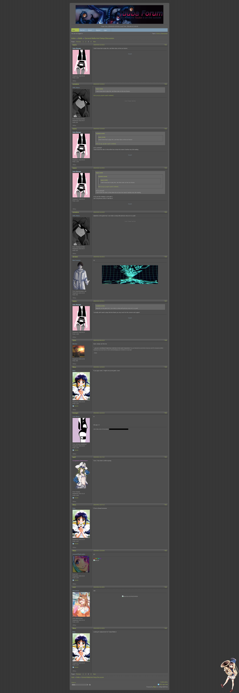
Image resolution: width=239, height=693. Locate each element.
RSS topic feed (163, 684)
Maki (154, 687)
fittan (74, 550)
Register (98, 30)
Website (76, 406)
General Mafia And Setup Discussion (99, 38)
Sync (74, 340)
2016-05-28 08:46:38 (98, 340)
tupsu (75, 45)
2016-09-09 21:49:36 (98, 628)
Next (94, 41)
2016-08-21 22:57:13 (98, 504)
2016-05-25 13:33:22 (98, 45)
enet (74, 587)
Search (90, 30)
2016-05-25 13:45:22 (98, 84)
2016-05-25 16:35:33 (98, 256)
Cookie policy (164, 682)
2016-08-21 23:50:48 (98, 550)
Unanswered (164, 33)
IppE (74, 457)
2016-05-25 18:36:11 (98, 301)
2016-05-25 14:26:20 (98, 212)
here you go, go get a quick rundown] (103, 95)
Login (105, 30)
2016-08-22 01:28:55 (98, 587)
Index (73, 30)
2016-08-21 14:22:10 (98, 413)
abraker (75, 257)
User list (82, 30)
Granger (75, 413)
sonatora (76, 84)
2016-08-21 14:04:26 (98, 367)
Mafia (80, 38)
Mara (74, 367)
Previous (78, 41)
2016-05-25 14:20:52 (98, 168)
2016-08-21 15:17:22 (98, 457)
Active (158, 33)
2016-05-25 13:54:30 (98, 128)
